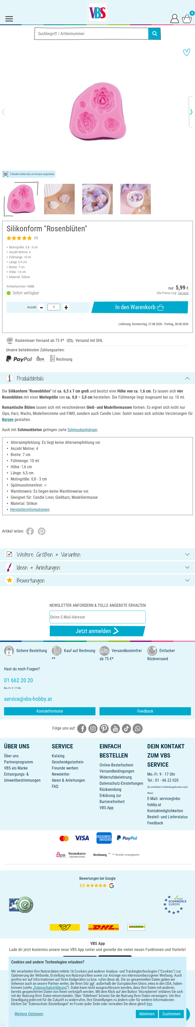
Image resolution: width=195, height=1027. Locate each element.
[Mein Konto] (175, 18)
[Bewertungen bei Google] (97, 882)
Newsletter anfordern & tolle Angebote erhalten (98, 605)
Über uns (11, 755)
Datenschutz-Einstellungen (121, 783)
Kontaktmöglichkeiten (165, 810)
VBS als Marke (16, 768)
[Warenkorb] (187, 18)
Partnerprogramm (18, 762)
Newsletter (61, 774)
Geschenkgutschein (68, 762)
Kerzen (7, 419)
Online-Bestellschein (116, 765)
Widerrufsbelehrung (116, 777)
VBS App (106, 807)
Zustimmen (171, 1013)
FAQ (55, 786)
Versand (183, 293)
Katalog (58, 755)
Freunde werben (65, 768)
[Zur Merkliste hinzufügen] (186, 52)
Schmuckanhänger (82, 429)
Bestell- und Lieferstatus (167, 816)
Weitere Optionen (28, 1013)
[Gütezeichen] (21, 904)
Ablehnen (147, 1013)
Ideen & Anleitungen (68, 780)
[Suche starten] (154, 33)
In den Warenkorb (135, 307)
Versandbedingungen (117, 771)
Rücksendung (110, 789)
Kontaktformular (50, 711)
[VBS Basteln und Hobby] (97, 12)
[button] (7, 112)
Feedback (145, 711)
